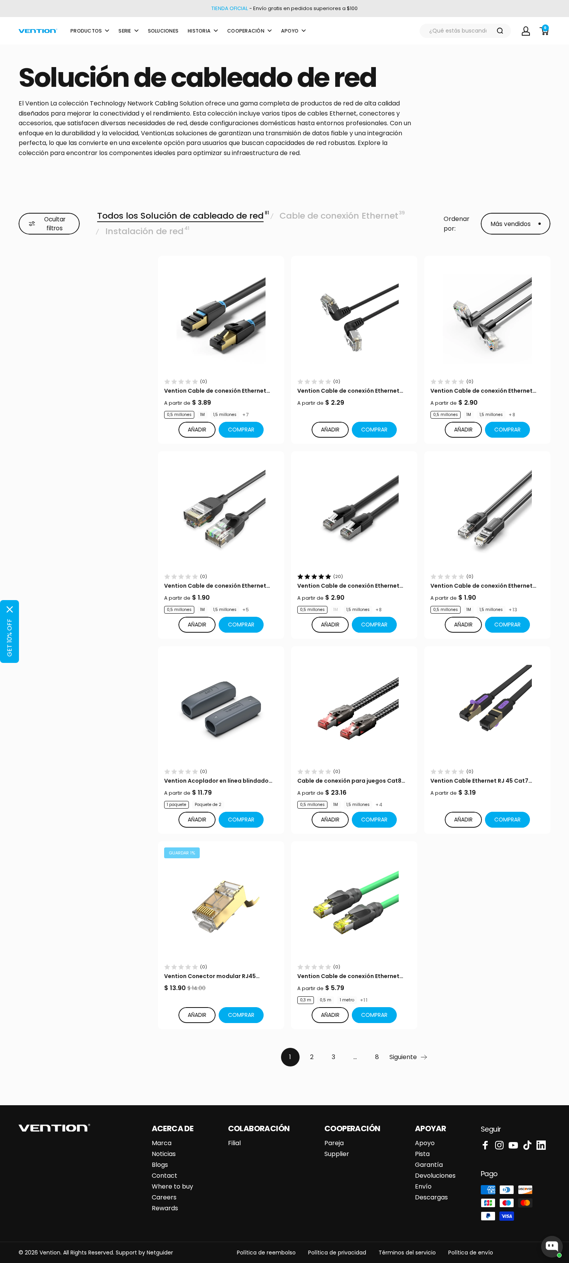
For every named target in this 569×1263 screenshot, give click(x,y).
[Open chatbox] (552, 1247)
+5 (245, 609)
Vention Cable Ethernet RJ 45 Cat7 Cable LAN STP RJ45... (479, 781)
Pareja (334, 1143)
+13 (513, 609)
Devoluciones (435, 1176)
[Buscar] (500, 31)
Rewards (165, 1208)
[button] (241, 430)
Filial (234, 1143)
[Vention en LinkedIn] (541, 1145)
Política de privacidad (337, 1252)
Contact (164, 1176)
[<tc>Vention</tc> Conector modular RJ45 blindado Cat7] (221, 904)
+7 (245, 414)
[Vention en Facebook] (485, 1145)
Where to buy (172, 1187)
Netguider (160, 1252)
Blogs (160, 1165)
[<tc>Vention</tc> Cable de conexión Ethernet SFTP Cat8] (221, 319)
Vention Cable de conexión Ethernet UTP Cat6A (348, 391)
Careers (164, 1197)
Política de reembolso (266, 1252)
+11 (364, 1000)
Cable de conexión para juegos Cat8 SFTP (349, 781)
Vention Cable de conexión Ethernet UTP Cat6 (481, 586)
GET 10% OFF (9, 638)
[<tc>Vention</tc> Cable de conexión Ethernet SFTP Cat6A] (354, 904)
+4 (379, 804)
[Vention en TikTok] (527, 1145)
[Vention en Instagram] (499, 1145)
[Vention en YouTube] (513, 1145)
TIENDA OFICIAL (229, 8)
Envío (423, 1187)
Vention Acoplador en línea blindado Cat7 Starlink (216, 781)
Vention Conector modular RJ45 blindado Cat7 (210, 976)
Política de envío (470, 1252)
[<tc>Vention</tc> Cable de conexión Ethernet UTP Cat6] (487, 514)
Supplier (336, 1154)
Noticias (164, 1154)
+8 (512, 414)
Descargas (431, 1197)
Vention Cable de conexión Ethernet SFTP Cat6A (348, 976)
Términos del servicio (407, 1252)
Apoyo (425, 1143)
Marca (161, 1143)
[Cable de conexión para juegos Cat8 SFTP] (354, 709)
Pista (422, 1154)
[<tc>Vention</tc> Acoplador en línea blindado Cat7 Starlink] (221, 709)
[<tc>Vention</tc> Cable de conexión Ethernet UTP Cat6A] (354, 319)
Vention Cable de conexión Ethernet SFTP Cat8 (215, 391)
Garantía (429, 1165)
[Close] (10, 609)
